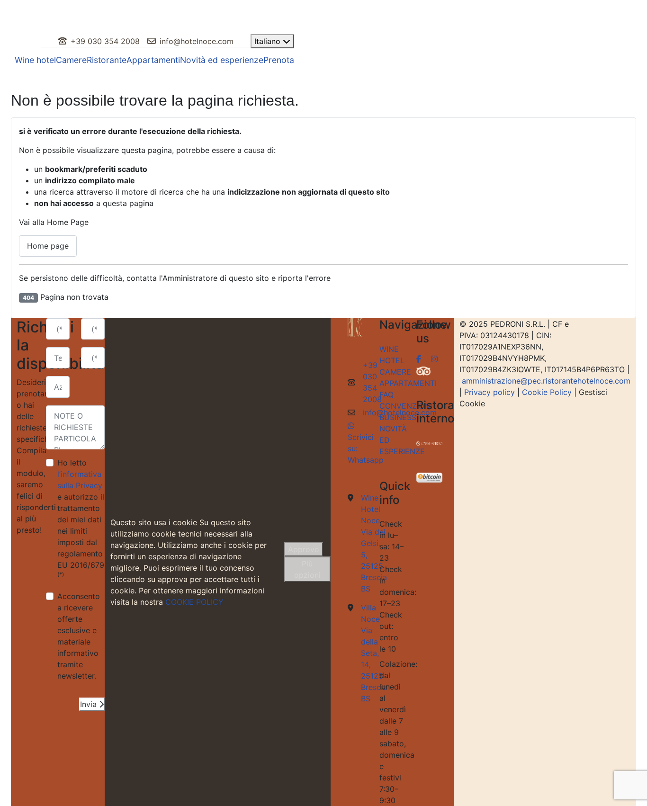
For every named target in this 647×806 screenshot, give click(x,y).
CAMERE (395, 371)
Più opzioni (307, 569)
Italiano (268, 41)
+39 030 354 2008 (105, 41)
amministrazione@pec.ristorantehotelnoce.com (546, 380)
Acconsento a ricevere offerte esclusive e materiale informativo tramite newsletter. (78, 636)
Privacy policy (489, 392)
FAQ (386, 394)
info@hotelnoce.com (197, 41)
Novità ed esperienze (221, 60)
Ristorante (106, 60)
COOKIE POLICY (194, 602)
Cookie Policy (547, 392)
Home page (48, 246)
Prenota (278, 60)
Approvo (303, 549)
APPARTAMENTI (408, 383)
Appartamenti (153, 60)
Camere (71, 60)
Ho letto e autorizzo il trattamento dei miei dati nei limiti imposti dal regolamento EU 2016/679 (80, 518)
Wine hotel (35, 60)
